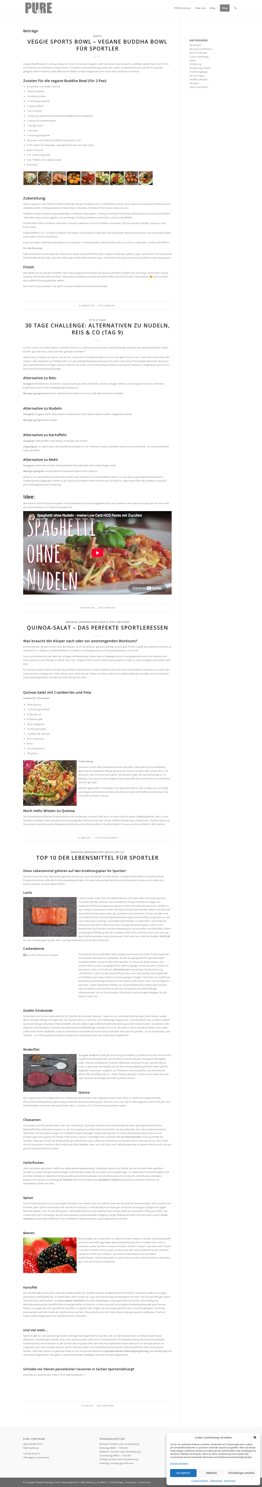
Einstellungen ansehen (241, 1472)
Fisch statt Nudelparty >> (73, 1374)
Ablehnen (211, 1472)
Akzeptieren (183, 1472)
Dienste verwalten (179, 1463)
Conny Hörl (109, 305)
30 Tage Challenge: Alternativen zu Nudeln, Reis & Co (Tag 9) (97, 329)
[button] (255, 1437)
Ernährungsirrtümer (200, 68)
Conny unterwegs (199, 56)
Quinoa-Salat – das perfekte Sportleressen (97, 627)
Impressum (229, 1480)
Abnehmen (196, 45)
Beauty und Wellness (201, 49)
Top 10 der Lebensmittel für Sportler (97, 857)
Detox (193, 60)
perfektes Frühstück (109, 1179)
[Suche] (235, 8)
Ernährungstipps (88, 622)
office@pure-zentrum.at (36, 1457)
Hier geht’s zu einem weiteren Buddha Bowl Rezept (79, 286)
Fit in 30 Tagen (97, 320)
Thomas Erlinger (108, 838)
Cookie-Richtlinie (199, 1480)
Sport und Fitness (119, 622)
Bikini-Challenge (198, 52)
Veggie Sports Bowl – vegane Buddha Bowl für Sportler (97, 45)
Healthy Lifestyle (114, 852)
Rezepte (97, 36)
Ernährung (71, 622)
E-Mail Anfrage (116, 1482)
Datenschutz (216, 1480)
